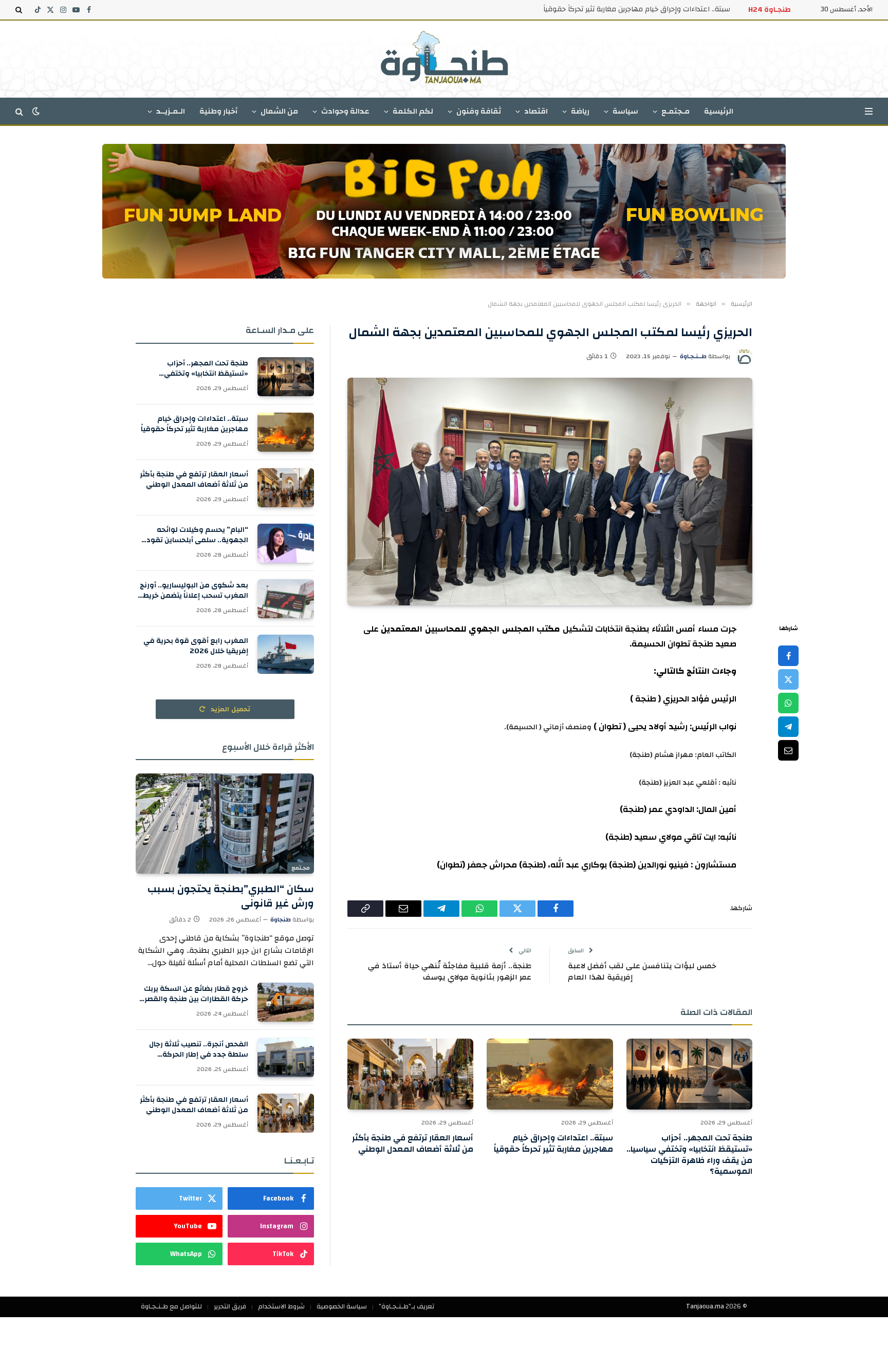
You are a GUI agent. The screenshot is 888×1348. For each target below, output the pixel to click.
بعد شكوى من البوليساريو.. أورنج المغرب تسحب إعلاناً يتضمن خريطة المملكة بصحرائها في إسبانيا (193, 590)
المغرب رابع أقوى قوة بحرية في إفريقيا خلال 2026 (195, 646)
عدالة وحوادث (345, 111)
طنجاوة (280, 919)
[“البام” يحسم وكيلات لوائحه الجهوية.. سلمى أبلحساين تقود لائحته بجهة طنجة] (285, 543)
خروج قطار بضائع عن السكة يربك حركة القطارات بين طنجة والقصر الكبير (196, 994)
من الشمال (279, 111)
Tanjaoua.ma (705, 1306)
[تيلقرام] (788, 727)
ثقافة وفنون (478, 111)
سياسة (625, 111)
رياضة (580, 111)
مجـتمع (300, 868)
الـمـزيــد (170, 111)
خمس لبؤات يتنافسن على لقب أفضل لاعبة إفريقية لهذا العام (642, 972)
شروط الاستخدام (281, 1306)
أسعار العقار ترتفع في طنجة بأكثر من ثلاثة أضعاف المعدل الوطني (412, 1144)
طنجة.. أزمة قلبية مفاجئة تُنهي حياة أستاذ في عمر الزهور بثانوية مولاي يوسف (449, 972)
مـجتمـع (675, 111)
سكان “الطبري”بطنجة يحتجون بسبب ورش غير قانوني (230, 896)
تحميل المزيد (229, 709)
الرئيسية (718, 111)
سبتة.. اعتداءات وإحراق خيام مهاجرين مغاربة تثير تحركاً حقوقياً (636, 9)
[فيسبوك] (788, 656)
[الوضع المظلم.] (36, 111)
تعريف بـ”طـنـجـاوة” (406, 1306)
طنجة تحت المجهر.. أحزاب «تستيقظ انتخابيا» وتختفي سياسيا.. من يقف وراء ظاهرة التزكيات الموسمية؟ (689, 1155)
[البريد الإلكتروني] (788, 751)
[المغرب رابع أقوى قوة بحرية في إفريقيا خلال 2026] (285, 654)
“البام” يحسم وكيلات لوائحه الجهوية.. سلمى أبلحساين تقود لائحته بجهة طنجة (197, 535)
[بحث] (19, 10)
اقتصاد (536, 111)
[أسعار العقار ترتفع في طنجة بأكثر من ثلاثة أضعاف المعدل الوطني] (410, 1074)
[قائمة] (869, 111)
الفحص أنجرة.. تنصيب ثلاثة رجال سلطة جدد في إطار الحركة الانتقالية (198, 1049)
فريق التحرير (230, 1306)
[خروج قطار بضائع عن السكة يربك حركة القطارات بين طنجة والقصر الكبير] (285, 1002)
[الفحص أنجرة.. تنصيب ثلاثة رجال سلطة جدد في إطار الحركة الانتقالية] (285, 1057)
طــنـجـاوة (693, 356)
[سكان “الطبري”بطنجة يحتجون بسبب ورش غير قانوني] (225, 823)
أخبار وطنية (218, 111)
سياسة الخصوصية (342, 1306)
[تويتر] (788, 680)
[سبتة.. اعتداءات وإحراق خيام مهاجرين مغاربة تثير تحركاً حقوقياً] (550, 1074)
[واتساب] (788, 703)
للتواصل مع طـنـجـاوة (171, 1306)
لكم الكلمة (413, 111)
